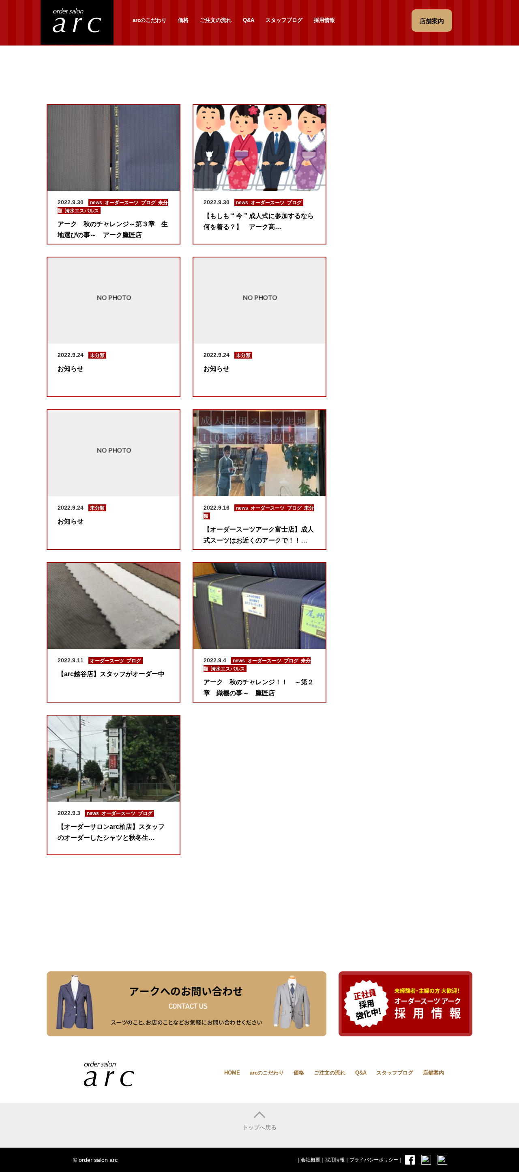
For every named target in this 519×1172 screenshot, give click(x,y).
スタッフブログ (284, 20)
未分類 (97, 355)
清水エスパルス (82, 211)
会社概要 (310, 1160)
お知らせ (71, 368)
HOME (232, 1073)
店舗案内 (433, 1073)
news (96, 202)
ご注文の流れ (216, 20)
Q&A (248, 20)
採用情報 (324, 20)
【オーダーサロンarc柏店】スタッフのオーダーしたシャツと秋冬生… (111, 832)
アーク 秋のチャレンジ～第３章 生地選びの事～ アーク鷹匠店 (113, 229)
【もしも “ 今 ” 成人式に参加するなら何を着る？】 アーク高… (259, 221)
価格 (183, 20)
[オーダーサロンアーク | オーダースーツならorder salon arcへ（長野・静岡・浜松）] (77, 21)
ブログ (148, 202)
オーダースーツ (122, 202)
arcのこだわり (150, 20)
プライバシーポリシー (374, 1160)
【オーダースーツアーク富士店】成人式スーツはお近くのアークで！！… (259, 535)
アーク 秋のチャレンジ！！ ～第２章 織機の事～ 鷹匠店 (259, 687)
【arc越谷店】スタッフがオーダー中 (111, 673)
